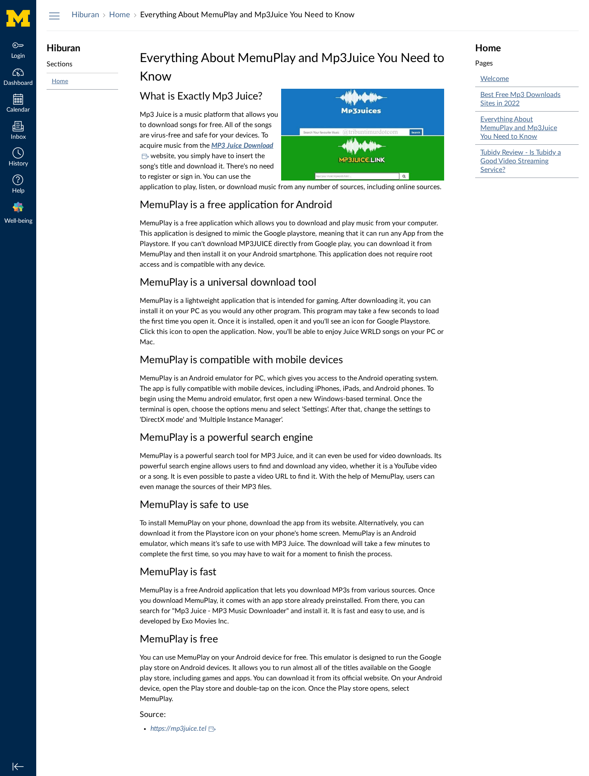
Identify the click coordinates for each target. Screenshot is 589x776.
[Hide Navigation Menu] (54, 15)
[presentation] (18, 214)
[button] (18, 157)
